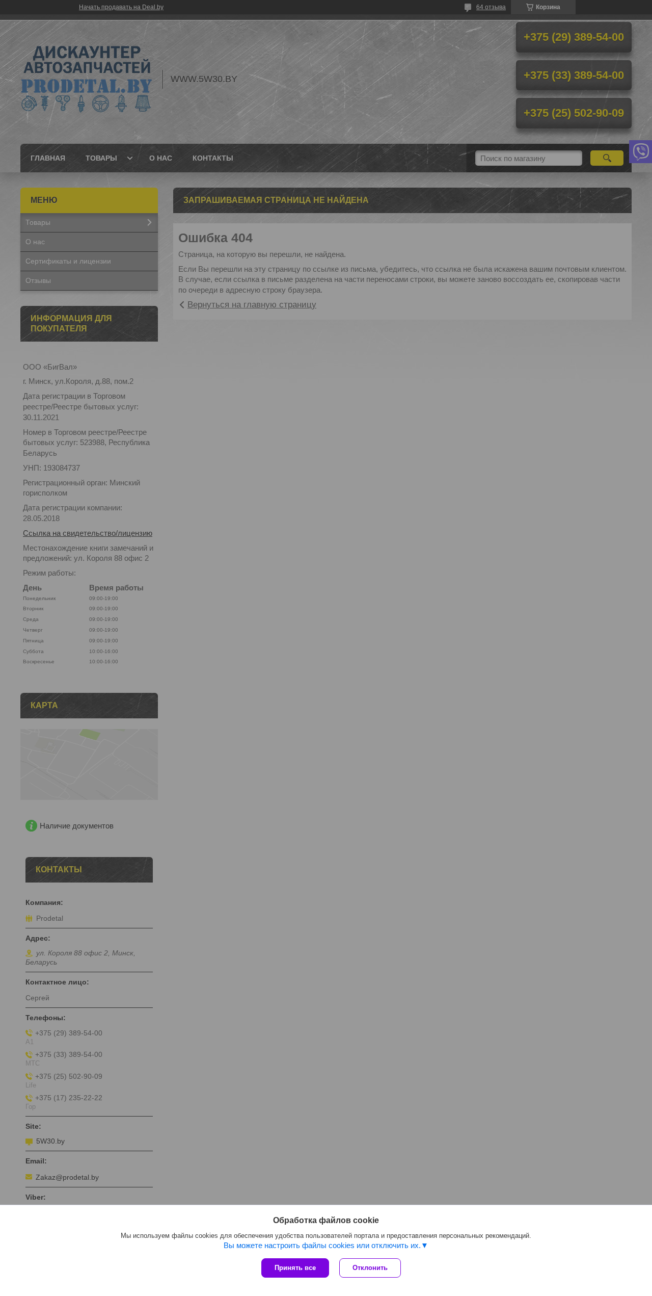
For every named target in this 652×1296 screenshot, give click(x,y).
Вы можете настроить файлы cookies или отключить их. (322, 1245)
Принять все (295, 1268)
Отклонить (370, 1268)
